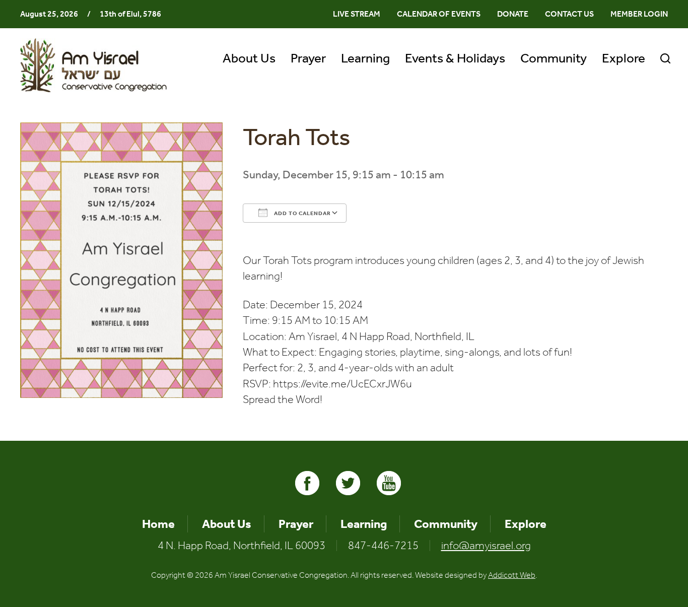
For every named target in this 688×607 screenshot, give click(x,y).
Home (158, 524)
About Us (249, 58)
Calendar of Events (438, 14)
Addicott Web (511, 575)
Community (553, 58)
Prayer (308, 58)
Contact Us (569, 14)
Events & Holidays (455, 58)
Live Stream (356, 14)
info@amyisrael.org (486, 545)
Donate (512, 14)
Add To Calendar (301, 213)
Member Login (639, 14)
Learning (365, 58)
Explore (623, 58)
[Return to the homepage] (93, 65)
